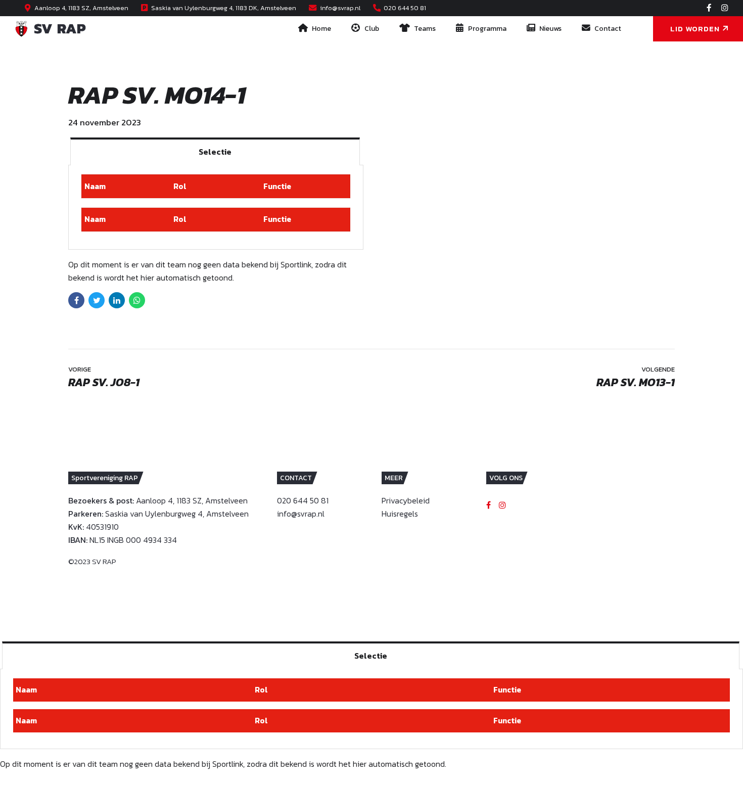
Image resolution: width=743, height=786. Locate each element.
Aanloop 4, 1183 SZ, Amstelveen (192, 500)
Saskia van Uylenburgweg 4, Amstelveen (177, 513)
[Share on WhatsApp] (137, 300)
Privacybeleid (406, 500)
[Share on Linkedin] (117, 300)
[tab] (215, 151)
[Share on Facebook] (76, 300)
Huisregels (400, 513)
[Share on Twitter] (96, 300)
